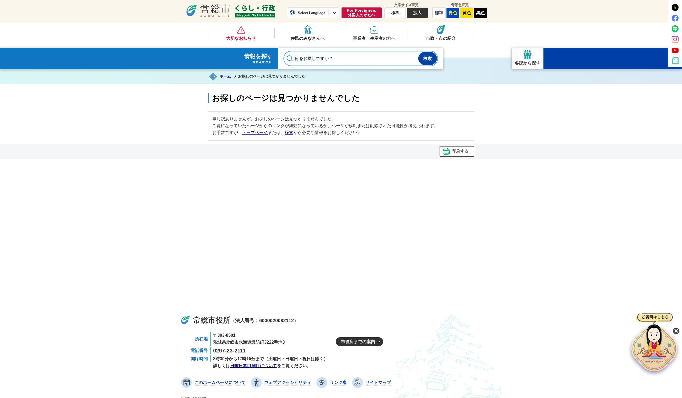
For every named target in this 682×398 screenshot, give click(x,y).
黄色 (466, 12)
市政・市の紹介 (441, 38)
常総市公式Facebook (675, 18)
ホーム (225, 76)
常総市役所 (211, 320)
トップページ (255, 132)
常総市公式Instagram (675, 39)
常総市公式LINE (675, 28)
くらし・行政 (255, 11)
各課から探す (527, 63)
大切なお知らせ (241, 38)
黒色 (480, 12)
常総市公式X (675, 7)
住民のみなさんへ (308, 38)
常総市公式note (675, 60)
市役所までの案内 (358, 341)
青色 (453, 12)
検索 (289, 132)
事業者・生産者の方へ (374, 38)
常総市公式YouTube (675, 50)
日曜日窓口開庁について (253, 365)
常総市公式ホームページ (208, 10)
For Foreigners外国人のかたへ (361, 12)
